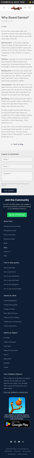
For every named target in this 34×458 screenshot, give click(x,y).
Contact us (7, 252)
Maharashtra (7, 359)
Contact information (23, 454)
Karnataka (7, 338)
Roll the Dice (13, 449)
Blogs (5, 247)
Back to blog (18, 144)
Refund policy (8, 451)
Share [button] (5, 26)
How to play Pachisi (10, 272)
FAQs (5, 256)
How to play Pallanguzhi (11, 284)
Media (6, 243)
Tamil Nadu (7, 346)
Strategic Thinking (9, 309)
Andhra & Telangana (10, 342)
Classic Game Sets (9, 235)
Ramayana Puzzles (9, 239)
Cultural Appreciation (10, 326)
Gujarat (6, 354)
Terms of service (27, 451)
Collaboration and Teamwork (12, 322)
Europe (6, 367)
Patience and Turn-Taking (11, 317)
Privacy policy (17, 451)
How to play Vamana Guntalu (12, 289)
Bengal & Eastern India (11, 350)
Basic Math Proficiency (11, 313)
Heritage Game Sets (10, 230)
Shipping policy (12, 454)
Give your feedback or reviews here (16, 392)
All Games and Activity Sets (12, 226)
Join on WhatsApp (18, 215)
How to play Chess (9, 268)
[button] (4, 8)
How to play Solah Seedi (11, 280)
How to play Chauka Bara (11, 276)
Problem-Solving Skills (10, 305)
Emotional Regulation (10, 300)
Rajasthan (7, 363)
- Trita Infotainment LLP (23, 449)
